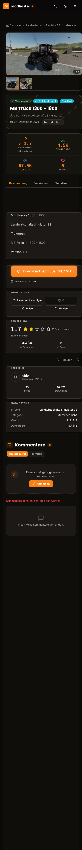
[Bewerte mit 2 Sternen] (31, 329)
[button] (44, 54)
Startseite (15, 25)
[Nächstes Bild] (77, 54)
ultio (25, 375)
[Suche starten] (55, 6)
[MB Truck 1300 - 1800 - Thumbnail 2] (26, 83)
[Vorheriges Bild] (11, 54)
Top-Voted (36, 453)
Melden (63, 308)
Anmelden (43, 483)
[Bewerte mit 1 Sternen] (25, 329)
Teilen (29, 308)
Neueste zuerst (17, 453)
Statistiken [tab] (61, 183)
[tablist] (44, 183)
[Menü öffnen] (75, 6)
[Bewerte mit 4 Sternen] (43, 329)
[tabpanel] (44, 225)
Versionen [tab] (41, 183)
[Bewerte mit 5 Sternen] (48, 329)
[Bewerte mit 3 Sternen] (37, 329)
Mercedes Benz (53, 122)
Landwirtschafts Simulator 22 (43, 25)
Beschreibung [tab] (18, 183)
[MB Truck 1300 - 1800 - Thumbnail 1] (12, 83)
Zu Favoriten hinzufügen (28, 300)
